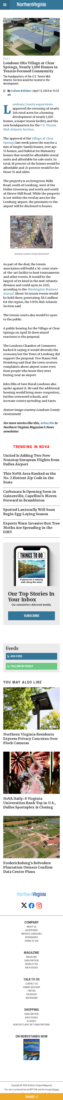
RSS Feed (16, 656)
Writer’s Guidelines (31, 933)
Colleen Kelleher (21, 90)
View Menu (5, 5)
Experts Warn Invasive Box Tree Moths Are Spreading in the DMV (31, 527)
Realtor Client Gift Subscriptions (31, 1024)
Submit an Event (31, 987)
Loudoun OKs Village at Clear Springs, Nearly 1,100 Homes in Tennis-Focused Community (30, 67)
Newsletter (31, 964)
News (6, 58)
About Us (31, 926)
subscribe (47, 423)
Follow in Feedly (22, 666)
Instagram (31, 997)
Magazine (31, 957)
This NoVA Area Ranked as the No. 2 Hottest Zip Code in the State (29, 477)
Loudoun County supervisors (32, 104)
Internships (31, 937)
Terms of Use (31, 940)
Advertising (31, 930)
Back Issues (31, 967)
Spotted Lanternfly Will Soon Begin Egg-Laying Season (29, 511)
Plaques (31, 1021)
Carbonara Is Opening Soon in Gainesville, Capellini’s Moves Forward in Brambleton (30, 495)
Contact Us (31, 983)
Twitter (31, 990)
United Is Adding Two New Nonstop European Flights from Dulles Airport (31, 459)
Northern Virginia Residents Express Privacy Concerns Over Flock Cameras (30, 738)
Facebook (31, 994)
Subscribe (31, 616)
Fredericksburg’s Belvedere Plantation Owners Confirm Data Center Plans (28, 867)
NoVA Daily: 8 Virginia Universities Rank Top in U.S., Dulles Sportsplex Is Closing (29, 802)
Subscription (31, 960)
